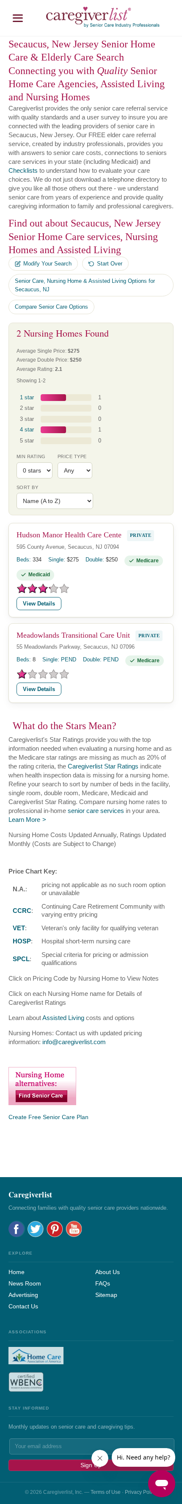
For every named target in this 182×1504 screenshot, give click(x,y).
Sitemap (106, 1294)
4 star (27, 429)
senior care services (96, 810)
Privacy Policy (141, 1492)
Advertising (23, 1294)
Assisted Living (63, 1017)
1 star (27, 397)
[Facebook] (16, 1229)
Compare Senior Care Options (51, 307)
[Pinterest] (55, 1229)
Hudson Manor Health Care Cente (69, 535)
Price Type (72, 456)
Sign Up (91, 1465)
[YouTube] (74, 1229)
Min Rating (31, 456)
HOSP (22, 941)
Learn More (24, 819)
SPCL (21, 958)
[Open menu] (17, 18)
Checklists (23, 170)
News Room (24, 1283)
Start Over (109, 263)
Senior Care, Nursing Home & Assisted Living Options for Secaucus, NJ (85, 285)
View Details (39, 603)
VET (19, 928)
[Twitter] (36, 1229)
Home (16, 1272)
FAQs (102, 1283)
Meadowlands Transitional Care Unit (73, 634)
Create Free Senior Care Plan (48, 1117)
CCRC (22, 910)
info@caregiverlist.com (74, 1041)
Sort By (27, 487)
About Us (107, 1272)
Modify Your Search (47, 263)
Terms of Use (106, 1492)
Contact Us (23, 1306)
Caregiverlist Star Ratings (103, 766)
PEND (68, 659)
